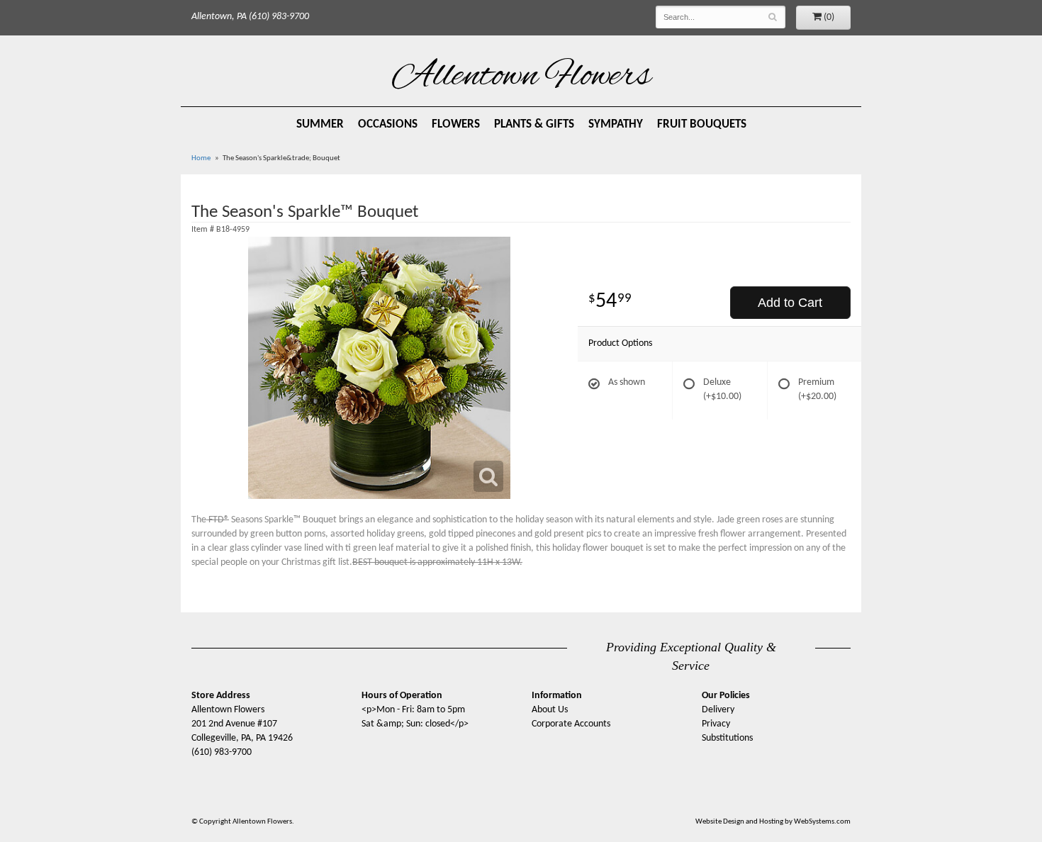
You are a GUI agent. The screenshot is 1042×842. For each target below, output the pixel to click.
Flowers (456, 124)
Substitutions (727, 738)
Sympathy (615, 124)
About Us (550, 710)
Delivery (718, 710)
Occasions (388, 124)
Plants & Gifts (534, 124)
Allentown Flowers (521, 77)
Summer (320, 124)
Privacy (716, 724)
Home (201, 158)
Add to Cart (790, 303)
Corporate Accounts (571, 724)
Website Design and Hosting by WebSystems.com (773, 822)
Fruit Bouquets (701, 124)
